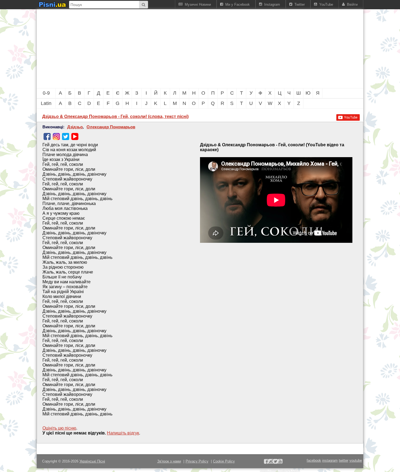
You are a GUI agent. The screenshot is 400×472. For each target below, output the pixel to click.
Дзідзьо (75, 127)
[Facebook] (47, 136)
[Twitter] (65, 136)
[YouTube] (74, 136)
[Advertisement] (170, 49)
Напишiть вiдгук (123, 433)
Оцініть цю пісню (59, 428)
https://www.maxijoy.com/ (280, 470)
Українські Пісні (92, 461)
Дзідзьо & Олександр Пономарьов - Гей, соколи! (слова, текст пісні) (115, 116)
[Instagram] (56, 136)
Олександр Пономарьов (111, 127)
